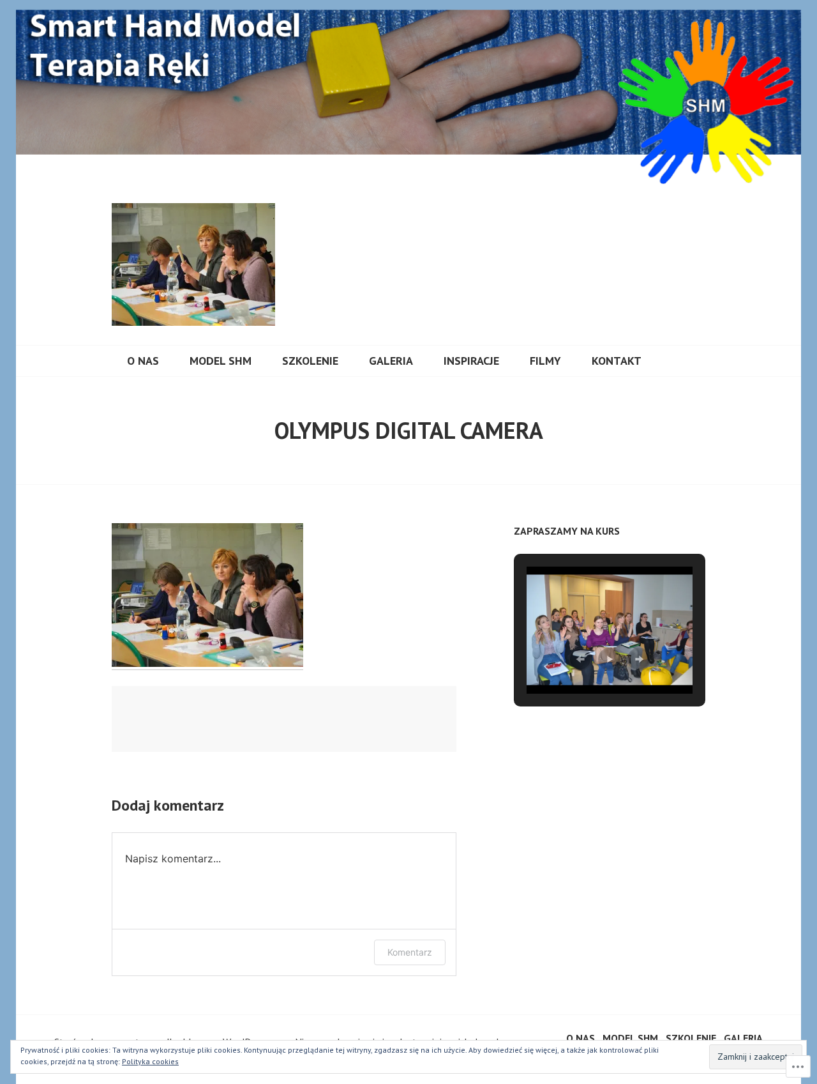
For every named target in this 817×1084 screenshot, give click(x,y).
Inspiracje (471, 360)
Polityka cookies (150, 1061)
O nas (143, 360)
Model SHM (220, 360)
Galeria (391, 360)
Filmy (545, 360)
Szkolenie (310, 360)
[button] (580, 659)
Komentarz (409, 952)
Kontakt (616, 360)
